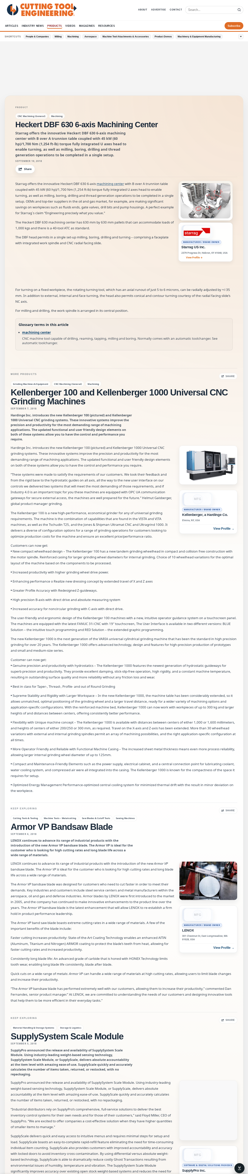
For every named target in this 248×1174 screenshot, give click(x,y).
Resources (106, 25)
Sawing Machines (125, 818)
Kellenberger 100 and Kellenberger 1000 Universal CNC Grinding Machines (119, 396)
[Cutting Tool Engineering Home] (42, 9)
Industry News (33, 25)
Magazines (87, 25)
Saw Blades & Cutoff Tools (96, 818)
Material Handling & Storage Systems (33, 1027)
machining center (110, 183)
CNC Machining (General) (31, 116)
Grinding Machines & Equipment (30, 383)
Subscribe (234, 25)
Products (54, 25)
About (142, 10)
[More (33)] (240, 36)
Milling (58, 36)
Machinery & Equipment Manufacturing (199, 36)
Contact (176, 10)
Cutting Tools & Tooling (25, 818)
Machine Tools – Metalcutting (60, 818)
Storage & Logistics (70, 1027)
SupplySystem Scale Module (67, 1036)
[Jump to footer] (239, 1168)
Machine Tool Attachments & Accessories (125, 36)
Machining (73, 36)
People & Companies (37, 36)
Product (21, 107)
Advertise (158, 10)
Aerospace (90, 36)
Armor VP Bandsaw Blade (62, 827)
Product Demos (163, 36)
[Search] (239, 10)
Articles (11, 25)
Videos (70, 25)
